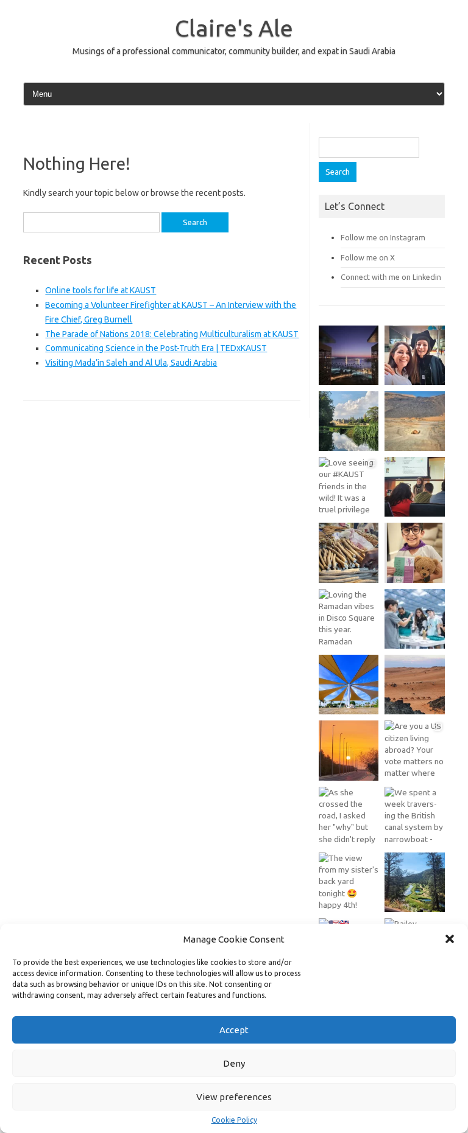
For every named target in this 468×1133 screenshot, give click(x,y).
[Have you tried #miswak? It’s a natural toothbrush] (348, 552)
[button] (450, 939)
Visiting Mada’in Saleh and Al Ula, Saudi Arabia (131, 363)
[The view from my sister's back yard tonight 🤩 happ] (348, 882)
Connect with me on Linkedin (391, 277)
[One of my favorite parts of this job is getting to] (414, 355)
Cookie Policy (234, 1120)
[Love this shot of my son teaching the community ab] (414, 619)
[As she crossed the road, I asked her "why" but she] (348, 816)
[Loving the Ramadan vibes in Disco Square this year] (348, 619)
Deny (234, 1063)
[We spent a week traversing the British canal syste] (414, 816)
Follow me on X (368, 257)
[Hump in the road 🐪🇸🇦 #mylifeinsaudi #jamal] (414, 421)
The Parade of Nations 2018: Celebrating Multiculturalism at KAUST (172, 334)
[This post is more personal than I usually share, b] (414, 552)
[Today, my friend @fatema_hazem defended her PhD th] (414, 487)
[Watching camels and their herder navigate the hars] (414, 684)
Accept (234, 1030)
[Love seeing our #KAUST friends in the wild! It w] (348, 487)
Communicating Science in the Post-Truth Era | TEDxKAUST (156, 348)
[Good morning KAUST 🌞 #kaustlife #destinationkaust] (348, 750)
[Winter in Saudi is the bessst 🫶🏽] (348, 355)
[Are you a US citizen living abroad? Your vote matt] (414, 750)
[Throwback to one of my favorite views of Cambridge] (348, 421)
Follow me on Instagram (383, 237)
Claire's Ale (234, 28)
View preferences (234, 1097)
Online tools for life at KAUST (100, 290)
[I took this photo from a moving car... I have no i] (414, 882)
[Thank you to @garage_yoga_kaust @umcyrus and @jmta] (348, 684)
